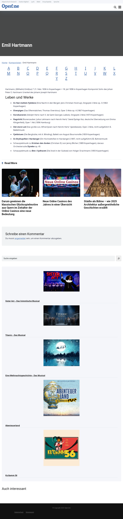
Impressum (30, 512)
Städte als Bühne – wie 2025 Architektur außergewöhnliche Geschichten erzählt (101, 204)
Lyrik (32, 2)
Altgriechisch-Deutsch (9, 2)
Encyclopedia (47, 2)
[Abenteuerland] (61, 398)
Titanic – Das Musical (15, 335)
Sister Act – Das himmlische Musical (22, 301)
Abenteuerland (12, 425)
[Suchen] (118, 258)
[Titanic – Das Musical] (61, 315)
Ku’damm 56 (11, 475)
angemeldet (20, 238)
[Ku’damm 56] (61, 448)
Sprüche (56, 2)
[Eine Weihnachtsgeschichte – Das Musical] (61, 352)
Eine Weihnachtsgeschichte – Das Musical (25, 375)
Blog (5, 195)
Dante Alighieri (24, 2)
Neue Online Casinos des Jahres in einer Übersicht (57, 203)
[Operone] (10, 6)
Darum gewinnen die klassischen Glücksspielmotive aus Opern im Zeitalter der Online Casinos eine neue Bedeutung (20, 208)
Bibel (38, 2)
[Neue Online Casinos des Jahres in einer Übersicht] (61, 183)
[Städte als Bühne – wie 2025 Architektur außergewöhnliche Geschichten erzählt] (102, 183)
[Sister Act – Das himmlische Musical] (61, 281)
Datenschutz (18, 512)
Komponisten (15, 62)
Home (4, 62)
